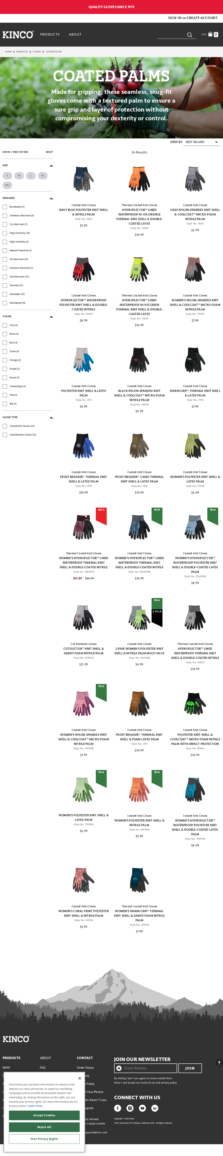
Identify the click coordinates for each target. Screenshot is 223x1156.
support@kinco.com (95, 1132)
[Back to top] (215, 1061)
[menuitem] (50, 34)
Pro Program (85, 1108)
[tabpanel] (111, 542)
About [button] (75, 34)
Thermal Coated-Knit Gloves (139, 205)
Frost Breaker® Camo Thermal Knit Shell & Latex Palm (139, 479)
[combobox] (176, 34)
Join (190, 1068)
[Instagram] (130, 1107)
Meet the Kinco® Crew (91, 1100)
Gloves (37, 51)
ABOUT (45, 1058)
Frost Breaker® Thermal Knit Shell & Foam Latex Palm (139, 737)
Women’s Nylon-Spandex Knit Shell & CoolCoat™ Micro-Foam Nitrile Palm (195, 304)
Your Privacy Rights (44, 1139)
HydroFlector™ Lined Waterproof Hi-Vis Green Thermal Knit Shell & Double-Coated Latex (139, 307)
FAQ (42, 1068)
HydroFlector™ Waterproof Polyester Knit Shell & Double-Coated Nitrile (83, 304)
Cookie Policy (35, 1106)
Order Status (85, 1068)
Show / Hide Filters (15, 152)
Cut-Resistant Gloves (83, 644)
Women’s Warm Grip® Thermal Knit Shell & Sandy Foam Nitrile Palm (139, 915)
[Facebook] (117, 1107)
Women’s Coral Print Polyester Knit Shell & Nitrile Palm (83, 913)
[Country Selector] (218, 7)
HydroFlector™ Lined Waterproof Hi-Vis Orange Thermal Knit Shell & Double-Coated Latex (139, 217)
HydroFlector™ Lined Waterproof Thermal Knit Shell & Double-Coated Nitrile (195, 653)
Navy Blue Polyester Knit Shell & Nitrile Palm (83, 212)
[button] (175, 18)
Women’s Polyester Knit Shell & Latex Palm (195, 479)
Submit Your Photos (90, 1092)
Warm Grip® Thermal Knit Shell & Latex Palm (195, 393)
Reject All (44, 1127)
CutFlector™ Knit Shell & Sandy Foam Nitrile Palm (83, 651)
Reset (49, 152)
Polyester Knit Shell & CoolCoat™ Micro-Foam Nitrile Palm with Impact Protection (195, 739)
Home (8, 51)
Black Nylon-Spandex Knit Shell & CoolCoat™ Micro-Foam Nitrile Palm (139, 395)
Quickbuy (84, 191)
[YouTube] (142, 1107)
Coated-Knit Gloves (84, 205)
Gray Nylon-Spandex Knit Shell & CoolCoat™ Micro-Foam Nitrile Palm (195, 214)
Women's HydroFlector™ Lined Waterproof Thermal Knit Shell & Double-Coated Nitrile (83, 562)
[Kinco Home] (18, 34)
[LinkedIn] (154, 1107)
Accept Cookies (44, 1115)
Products (22, 51)
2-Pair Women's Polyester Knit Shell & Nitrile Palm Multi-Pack (139, 651)
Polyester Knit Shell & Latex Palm (83, 393)
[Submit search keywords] (189, 34)
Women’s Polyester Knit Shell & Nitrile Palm (139, 823)
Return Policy (85, 1084)
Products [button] (50, 34)
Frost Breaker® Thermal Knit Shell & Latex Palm (83, 479)
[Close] (79, 1078)
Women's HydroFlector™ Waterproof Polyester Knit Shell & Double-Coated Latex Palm (195, 565)
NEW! (6, 1068)
